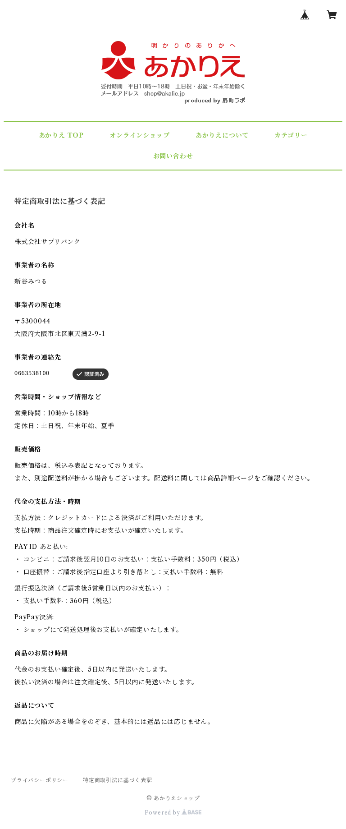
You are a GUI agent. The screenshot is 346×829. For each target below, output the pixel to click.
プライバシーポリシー (39, 780)
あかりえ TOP (61, 135)
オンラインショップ (139, 135)
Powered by (163, 812)
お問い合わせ (173, 156)
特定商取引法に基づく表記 (117, 780)
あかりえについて (222, 135)
